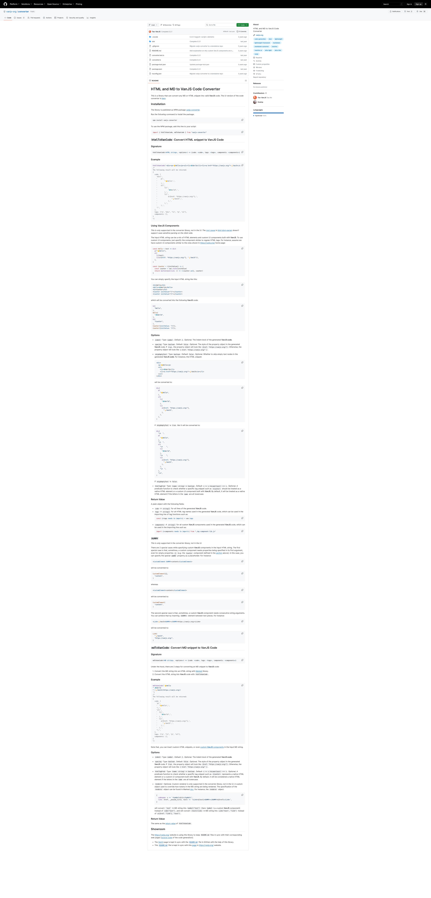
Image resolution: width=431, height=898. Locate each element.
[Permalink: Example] (149, 159)
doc (192, 789)
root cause (210, 230)
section (219, 553)
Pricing (79, 4)
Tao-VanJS (156, 32)
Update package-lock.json (199, 64)
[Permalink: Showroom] (149, 829)
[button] (242, 119)
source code (167, 837)
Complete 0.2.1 (166, 32)
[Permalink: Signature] (149, 146)
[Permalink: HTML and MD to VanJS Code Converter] (149, 89)
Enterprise (67, 4)
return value (170, 823)
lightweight (278, 39)
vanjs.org (259, 35)
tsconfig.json (156, 74)
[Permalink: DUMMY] (149, 538)
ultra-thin (278, 50)
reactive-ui (258, 50)
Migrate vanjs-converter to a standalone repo (206, 46)
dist (153, 41)
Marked (199, 671)
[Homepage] (5, 4)
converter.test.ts (158, 55)
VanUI (160, 842)
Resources (38, 4)
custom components (212, 747)
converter (23, 11)
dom (270, 39)
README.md (156, 51)
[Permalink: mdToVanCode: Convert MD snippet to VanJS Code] (149, 647)
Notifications (396, 11)
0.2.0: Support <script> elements (202, 37)
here (163, 98)
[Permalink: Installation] (149, 104)
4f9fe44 (225, 31)
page (194, 845)
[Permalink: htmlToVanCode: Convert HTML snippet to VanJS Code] (149, 139)
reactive (274, 46)
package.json (157, 69)
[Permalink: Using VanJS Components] (149, 225)
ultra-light (268, 50)
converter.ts (156, 60)
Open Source (53, 4)
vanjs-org (11, 11)
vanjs (256, 54)
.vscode (155, 37)
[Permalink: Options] (149, 335)
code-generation (260, 39)
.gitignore (155, 46)
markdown (276, 43)
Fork (409, 11)
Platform (13, 4)
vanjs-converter (193, 110)
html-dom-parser (225, 230)
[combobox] (221, 25)
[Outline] (246, 80)
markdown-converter (262, 46)
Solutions (25, 4)
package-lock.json (159, 64)
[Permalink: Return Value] (149, 499)
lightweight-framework (262, 43)
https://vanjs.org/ (207, 243)
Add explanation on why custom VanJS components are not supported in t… (218, 51)
